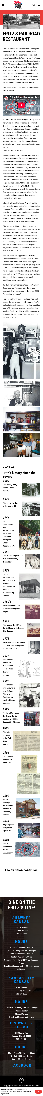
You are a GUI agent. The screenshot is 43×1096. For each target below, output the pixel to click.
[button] (28, 5)
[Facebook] (3, 5)
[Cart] (38, 5)
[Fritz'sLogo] (18, 5)
